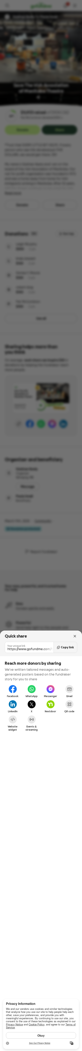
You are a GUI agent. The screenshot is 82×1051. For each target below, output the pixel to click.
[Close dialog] (75, 636)
